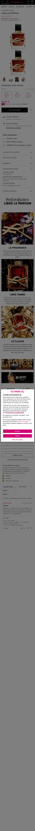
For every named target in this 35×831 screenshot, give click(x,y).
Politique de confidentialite (15, 412)
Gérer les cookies (17, 439)
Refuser (17, 435)
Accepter (17, 431)
